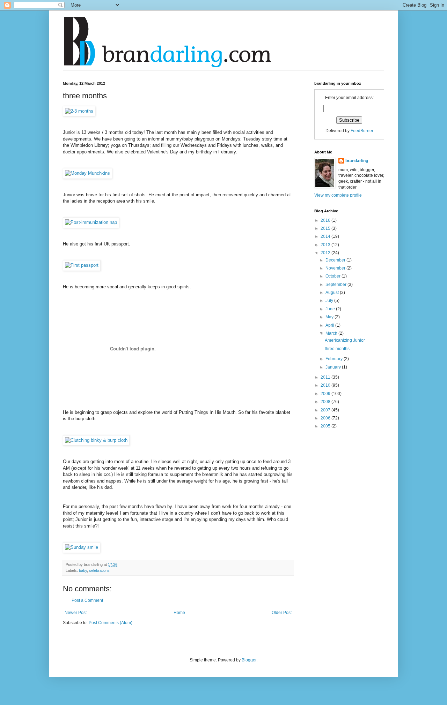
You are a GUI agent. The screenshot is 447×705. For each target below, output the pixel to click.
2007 (326, 410)
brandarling (356, 160)
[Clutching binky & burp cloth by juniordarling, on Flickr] (96, 440)
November (335, 268)
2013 (326, 244)
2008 (326, 401)
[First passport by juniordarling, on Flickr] (82, 265)
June (330, 308)
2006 (326, 418)
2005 (326, 426)
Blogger (249, 660)
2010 (326, 385)
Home (179, 612)
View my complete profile (338, 195)
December (335, 260)
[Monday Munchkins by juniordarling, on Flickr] (87, 173)
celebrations (99, 570)
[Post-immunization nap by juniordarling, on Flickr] (91, 222)
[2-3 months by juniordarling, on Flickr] (79, 111)
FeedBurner (362, 130)
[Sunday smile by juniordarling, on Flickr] (81, 547)
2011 (326, 377)
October (333, 276)
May (330, 316)
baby (83, 570)
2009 (326, 393)
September (336, 284)
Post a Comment (87, 600)
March (331, 333)
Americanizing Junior (345, 340)
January (333, 367)
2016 (326, 220)
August (332, 292)
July (329, 300)
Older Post (282, 612)
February (334, 358)
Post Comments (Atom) (110, 622)
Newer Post (76, 612)
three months (337, 348)
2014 (326, 236)
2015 (326, 228)
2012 (326, 252)
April (330, 325)
